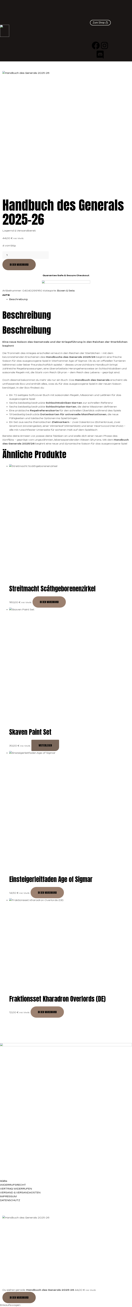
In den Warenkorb (19, 265)
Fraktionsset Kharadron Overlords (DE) (57, 999)
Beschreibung (18, 299)
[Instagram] (104, 45)
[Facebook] (96, 45)
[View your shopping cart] (100, 18)
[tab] (69, 299)
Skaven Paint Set (30, 732)
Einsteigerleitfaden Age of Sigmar (51, 879)
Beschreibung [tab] (26, 315)
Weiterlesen (45, 745)
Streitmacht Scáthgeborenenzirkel (52, 588)
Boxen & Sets (66, 290)
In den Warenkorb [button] (49, 602)
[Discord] (100, 55)
